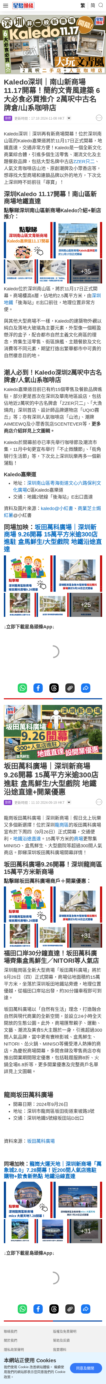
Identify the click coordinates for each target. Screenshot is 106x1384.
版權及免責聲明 (64, 1331)
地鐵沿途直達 (27, 838)
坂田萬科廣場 (41, 1141)
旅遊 (8, 118)
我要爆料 (59, 1349)
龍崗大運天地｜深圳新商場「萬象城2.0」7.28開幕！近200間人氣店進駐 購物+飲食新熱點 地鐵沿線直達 (53, 1170)
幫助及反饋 (61, 1340)
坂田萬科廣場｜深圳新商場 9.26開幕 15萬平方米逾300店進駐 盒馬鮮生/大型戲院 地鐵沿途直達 (53, 538)
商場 (78, 838)
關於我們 (10, 1340)
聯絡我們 (10, 1331)
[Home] (23, 5)
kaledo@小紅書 (57, 508)
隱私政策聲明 (14, 1349)
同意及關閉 (85, 1368)
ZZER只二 (84, 161)
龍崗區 (62, 825)
